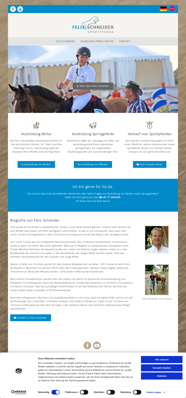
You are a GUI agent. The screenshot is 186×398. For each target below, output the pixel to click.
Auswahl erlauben (162, 368)
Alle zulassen (162, 359)
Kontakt (124, 41)
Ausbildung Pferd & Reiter (97, 41)
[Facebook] (87, 345)
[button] (93, 86)
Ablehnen (162, 376)
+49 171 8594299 (111, 197)
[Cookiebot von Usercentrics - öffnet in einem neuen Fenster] (19, 392)
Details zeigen (154, 392)
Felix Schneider (65, 41)
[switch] (84, 392)
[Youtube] (96, 345)
